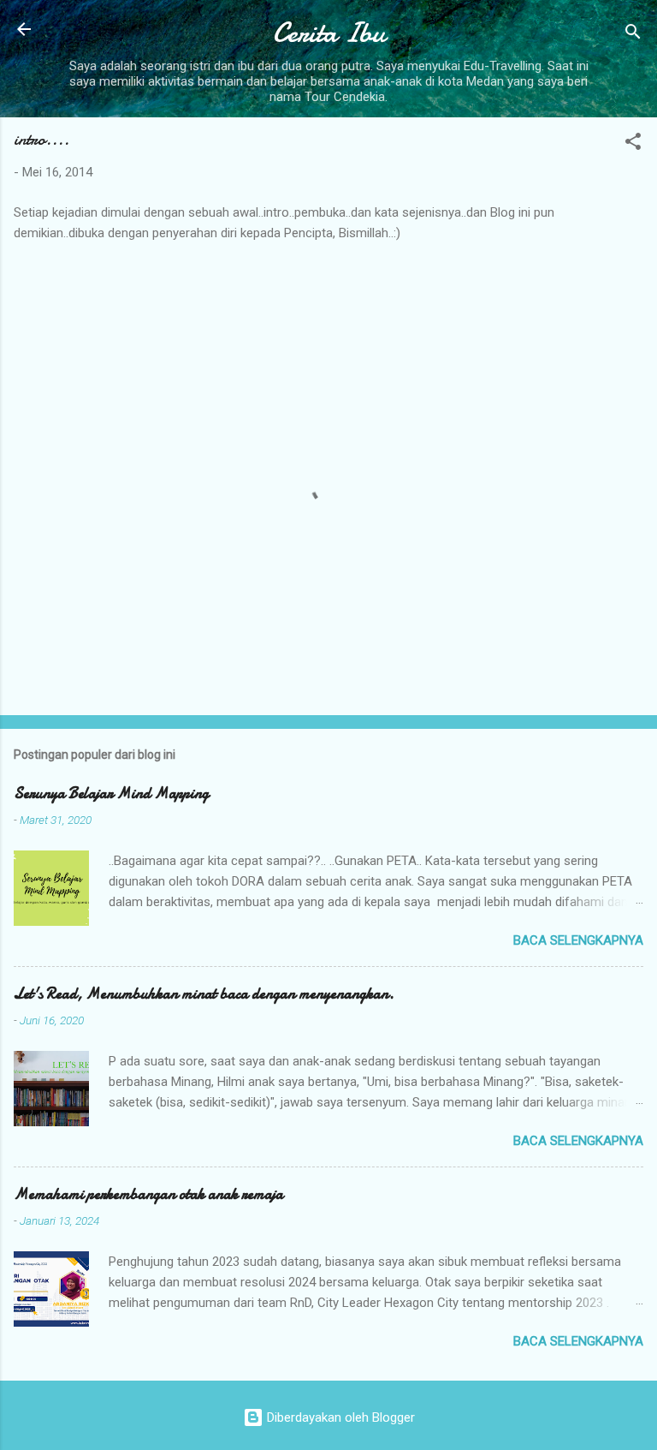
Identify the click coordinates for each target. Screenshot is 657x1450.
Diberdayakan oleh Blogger (339, 1417)
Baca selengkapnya (578, 940)
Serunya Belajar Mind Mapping (111, 793)
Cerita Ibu (329, 33)
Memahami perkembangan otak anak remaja (148, 1194)
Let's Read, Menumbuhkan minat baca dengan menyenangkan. (204, 994)
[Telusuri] (633, 35)
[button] (633, 144)
